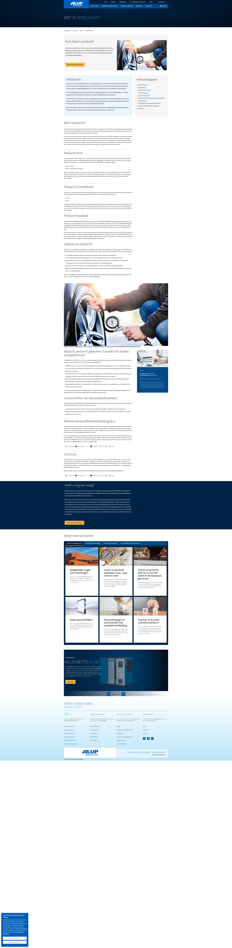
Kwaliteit (145, 93)
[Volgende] (123, 700)
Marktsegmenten (127, 6)
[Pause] (119, 700)
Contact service (72, 687)
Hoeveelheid (147, 90)
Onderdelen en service (109, 6)
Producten (95, 6)
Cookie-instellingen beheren (158, 757)
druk (144, 88)
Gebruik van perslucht (144, 95)
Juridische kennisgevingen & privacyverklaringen (138, 757)
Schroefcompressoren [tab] (92, 543)
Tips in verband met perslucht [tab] (130, 543)
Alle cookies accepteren (14, 938)
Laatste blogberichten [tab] (74, 543)
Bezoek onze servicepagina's (89, 687)
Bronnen (139, 6)
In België (149, 6)
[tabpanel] (116, 594)
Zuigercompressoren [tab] (110, 543)
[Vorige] (109, 700)
